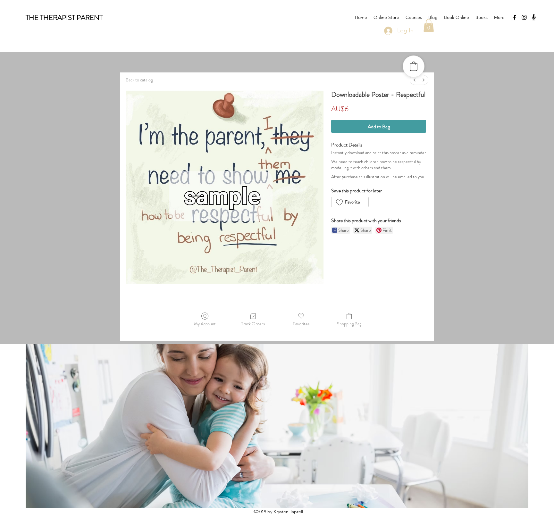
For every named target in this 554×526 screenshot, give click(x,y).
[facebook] (514, 17)
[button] (428, 25)
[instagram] (524, 17)
